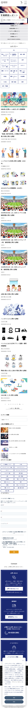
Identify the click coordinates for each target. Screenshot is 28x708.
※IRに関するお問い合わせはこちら (14, 592)
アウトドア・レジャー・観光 (5, 66)
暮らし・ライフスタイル (5, 55)
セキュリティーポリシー (8, 705)
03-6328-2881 (13, 633)
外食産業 (22, 76)
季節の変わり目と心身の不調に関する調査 (14, 370)
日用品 (5, 76)
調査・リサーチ (5, 70)
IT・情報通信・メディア (13, 55)
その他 (5, 81)
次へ (20, 404)
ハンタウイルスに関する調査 (9, 319)
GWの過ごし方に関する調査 (9, 395)
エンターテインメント (13, 66)
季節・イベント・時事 (22, 71)
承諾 (14, 697)
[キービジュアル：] (14, 106)
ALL (14, 50)
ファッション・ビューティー (13, 60)
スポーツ (22, 65)
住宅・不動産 (5, 86)
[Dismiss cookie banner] (23, 661)
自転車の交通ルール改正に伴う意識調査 (13, 109)
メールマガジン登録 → (14, 657)
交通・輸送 (13, 81)
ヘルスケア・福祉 (5, 60)
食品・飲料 (22, 54)
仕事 (23, 59)
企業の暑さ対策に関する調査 (9, 294)
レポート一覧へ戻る (14, 408)
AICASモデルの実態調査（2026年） (12, 188)
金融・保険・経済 (13, 71)
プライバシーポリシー (17, 682)
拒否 (14, 701)
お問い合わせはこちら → (14, 588)
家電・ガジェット (13, 77)
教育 (23, 81)
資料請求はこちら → (14, 617)
